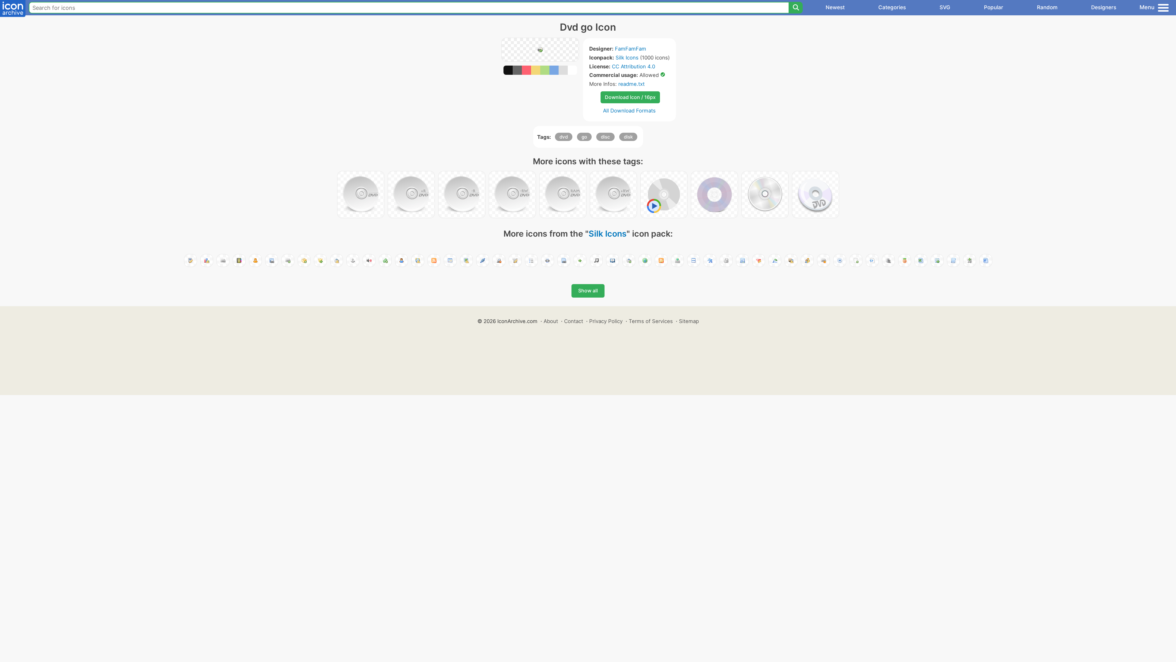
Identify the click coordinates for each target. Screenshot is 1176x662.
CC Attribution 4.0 (633, 66)
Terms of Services (651, 321)
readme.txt (631, 84)
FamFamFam (630, 49)
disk (628, 137)
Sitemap (689, 321)
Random (1047, 7)
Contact (573, 321)
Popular (993, 7)
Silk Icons (627, 58)
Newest (835, 7)
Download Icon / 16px (630, 97)
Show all (588, 290)
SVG (945, 7)
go (584, 137)
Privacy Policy (606, 321)
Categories (892, 7)
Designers (1103, 7)
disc (605, 137)
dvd (564, 137)
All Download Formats (629, 111)
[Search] (796, 7)
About (551, 321)
